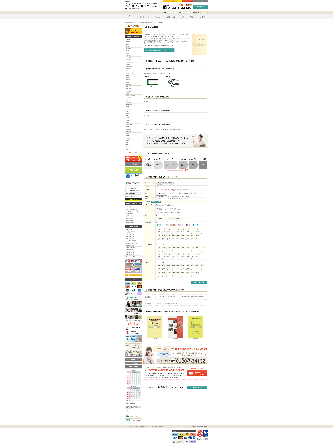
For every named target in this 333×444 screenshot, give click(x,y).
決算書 (127, 126)
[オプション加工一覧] (156, 201)
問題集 (127, 135)
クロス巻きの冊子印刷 (131, 241)
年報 (127, 115)
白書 (127, 149)
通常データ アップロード (163, 204)
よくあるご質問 (129, 426)
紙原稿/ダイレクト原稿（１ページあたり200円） (168, 212)
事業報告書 (128, 91)
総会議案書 (128, 48)
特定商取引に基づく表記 (151, 426)
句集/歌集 (128, 39)
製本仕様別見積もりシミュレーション (148, 22)
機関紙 (127, 93)
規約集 (127, 77)
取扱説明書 (128, 102)
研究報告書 (128, 84)
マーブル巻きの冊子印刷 (131, 243)
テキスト (128, 55)
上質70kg (146, 129)
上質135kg (146, 115)
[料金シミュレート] (199, 282)
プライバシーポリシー (139, 426)
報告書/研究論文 (129, 104)
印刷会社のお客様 (130, 216)
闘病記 (127, 133)
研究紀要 (128, 80)
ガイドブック (129, 109)
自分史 (127, 46)
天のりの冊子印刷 (130, 238)
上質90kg (152, 129)
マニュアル (128, 59)
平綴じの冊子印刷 (130, 236)
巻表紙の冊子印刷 (130, 249)
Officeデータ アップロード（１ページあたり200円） (169, 208)
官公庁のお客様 (129, 213)
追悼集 (127, 50)
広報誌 (127, 122)
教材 (127, 71)
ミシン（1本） (160, 244)
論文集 (127, 106)
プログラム (128, 57)
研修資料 (128, 113)
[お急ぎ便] (133, 199)
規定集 (127, 75)
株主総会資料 (129, 124)
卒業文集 (128, 41)
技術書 (127, 140)
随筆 (127, 142)
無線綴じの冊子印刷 (130, 232)
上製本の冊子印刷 (130, 245)
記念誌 (127, 44)
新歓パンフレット (130, 100)
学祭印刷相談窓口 (130, 62)
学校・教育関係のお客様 (131, 209)
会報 (127, 111)
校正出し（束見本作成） (163, 215)
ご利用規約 (160, 426)
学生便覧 (128, 64)
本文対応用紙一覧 (170, 129)
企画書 (127, 82)
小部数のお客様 (129, 218)
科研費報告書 (129, 66)
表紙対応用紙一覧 (177, 196)
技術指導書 (128, 138)
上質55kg (158, 129)
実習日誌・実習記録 (130, 95)
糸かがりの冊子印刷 (130, 247)
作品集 (127, 53)
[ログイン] (196, 12)
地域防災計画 (129, 147)
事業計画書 (128, 88)
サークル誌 (128, 86)
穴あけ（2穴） (160, 262)
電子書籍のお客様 (130, 222)
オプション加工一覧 (130, 256)
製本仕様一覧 (164, 184)
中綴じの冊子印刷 (130, 234)
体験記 (127, 144)
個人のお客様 (129, 207)
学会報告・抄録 (129, 73)
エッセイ (128, 120)
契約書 (127, 118)
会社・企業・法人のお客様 (132, 211)
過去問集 (128, 68)
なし (158, 222)
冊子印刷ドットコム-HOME (131, 22)
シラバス (128, 97)
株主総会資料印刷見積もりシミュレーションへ (159, 50)
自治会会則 (128, 129)
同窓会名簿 (128, 131)
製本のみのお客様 (130, 220)
